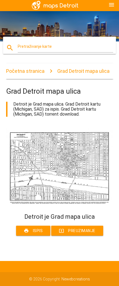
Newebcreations (75, 279)
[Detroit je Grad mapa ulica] (59, 203)
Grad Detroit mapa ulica (83, 71)
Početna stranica (25, 71)
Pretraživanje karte (35, 46)
